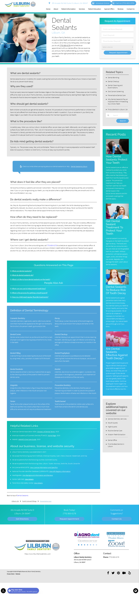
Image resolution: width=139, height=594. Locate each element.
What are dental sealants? (22, 271)
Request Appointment (69, 519)
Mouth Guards (113, 423)
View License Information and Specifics (44, 467)
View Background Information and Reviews (37, 475)
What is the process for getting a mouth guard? (29, 293)
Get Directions (22, 519)
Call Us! (125, 3)
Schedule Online (102, 3)
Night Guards (112, 427)
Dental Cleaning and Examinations (115, 86)
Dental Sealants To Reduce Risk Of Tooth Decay (116, 290)
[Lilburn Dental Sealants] (23, 62)
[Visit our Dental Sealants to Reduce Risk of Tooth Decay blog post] (117, 284)
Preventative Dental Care (117, 95)
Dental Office (112, 440)
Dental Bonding (113, 77)
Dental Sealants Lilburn (79, 166)
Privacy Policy (11, 574)
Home (48, 9)
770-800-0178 (52, 245)
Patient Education (94, 9)
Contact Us (131, 9)
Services (82, 9)
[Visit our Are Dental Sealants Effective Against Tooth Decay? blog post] (117, 346)
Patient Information (68, 9)
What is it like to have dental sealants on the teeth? (31, 279)
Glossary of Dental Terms (46, 431)
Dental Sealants (22, 495)
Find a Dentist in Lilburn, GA (117, 109)
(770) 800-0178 (65, 45)
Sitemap (18, 574)
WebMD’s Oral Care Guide (27, 439)
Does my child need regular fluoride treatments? (30, 297)
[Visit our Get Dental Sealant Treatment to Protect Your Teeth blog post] (117, 218)
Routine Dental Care (115, 430)
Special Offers (109, 9)
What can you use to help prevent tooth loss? (29, 288)
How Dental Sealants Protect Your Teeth (116, 159)
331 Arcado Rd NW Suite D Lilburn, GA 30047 (69, 3)
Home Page (52, 435)
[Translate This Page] (135, 590)
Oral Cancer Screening (116, 91)
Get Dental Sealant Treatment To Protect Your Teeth (114, 227)
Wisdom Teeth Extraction (116, 434)
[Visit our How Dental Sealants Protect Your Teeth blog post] (117, 154)
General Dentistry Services (117, 419)
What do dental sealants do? (22, 275)
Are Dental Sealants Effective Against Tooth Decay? (117, 353)
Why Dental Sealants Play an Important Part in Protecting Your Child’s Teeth (118, 101)
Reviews (120, 9)
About (56, 9)
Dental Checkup (113, 81)
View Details (29, 479)
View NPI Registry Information (59, 471)
